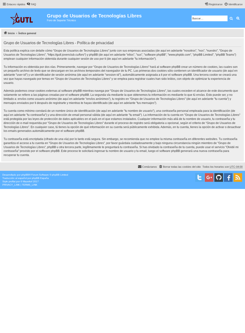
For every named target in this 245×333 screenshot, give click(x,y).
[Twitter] (199, 177)
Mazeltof (27, 181)
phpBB (25, 174)
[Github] (218, 177)
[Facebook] (228, 177)
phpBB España (40, 178)
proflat (12, 181)
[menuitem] (31, 4)
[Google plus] (209, 177)
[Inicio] (24, 18)
